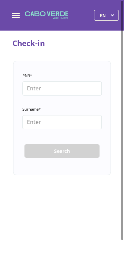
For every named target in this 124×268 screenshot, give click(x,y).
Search (62, 151)
